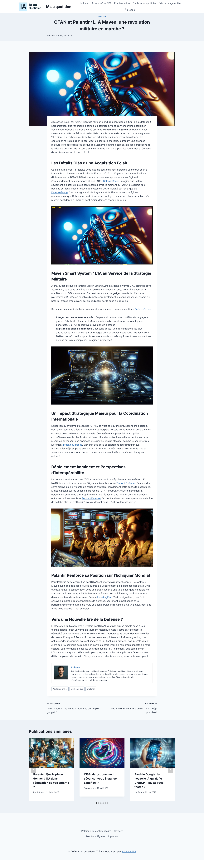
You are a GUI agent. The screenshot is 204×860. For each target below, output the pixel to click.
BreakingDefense (72, 444)
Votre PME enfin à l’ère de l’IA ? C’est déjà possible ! (134, 708)
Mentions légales (95, 836)
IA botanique (77, 689)
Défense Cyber (60, 689)
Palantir (91, 689)
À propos (130, 9)
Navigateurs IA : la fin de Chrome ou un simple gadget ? (73, 708)
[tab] (96, 803)
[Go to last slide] (33, 769)
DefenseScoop (111, 181)
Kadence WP (129, 851)
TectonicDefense (125, 483)
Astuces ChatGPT (101, 3)
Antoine (53, 35)
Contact (118, 831)
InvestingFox (104, 597)
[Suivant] (170, 769)
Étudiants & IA (122, 3)
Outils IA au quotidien (145, 3)
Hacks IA (84, 3)
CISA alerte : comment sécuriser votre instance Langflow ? (100, 778)
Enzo (140, 792)
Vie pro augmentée (170, 3)
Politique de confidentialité (96, 831)
